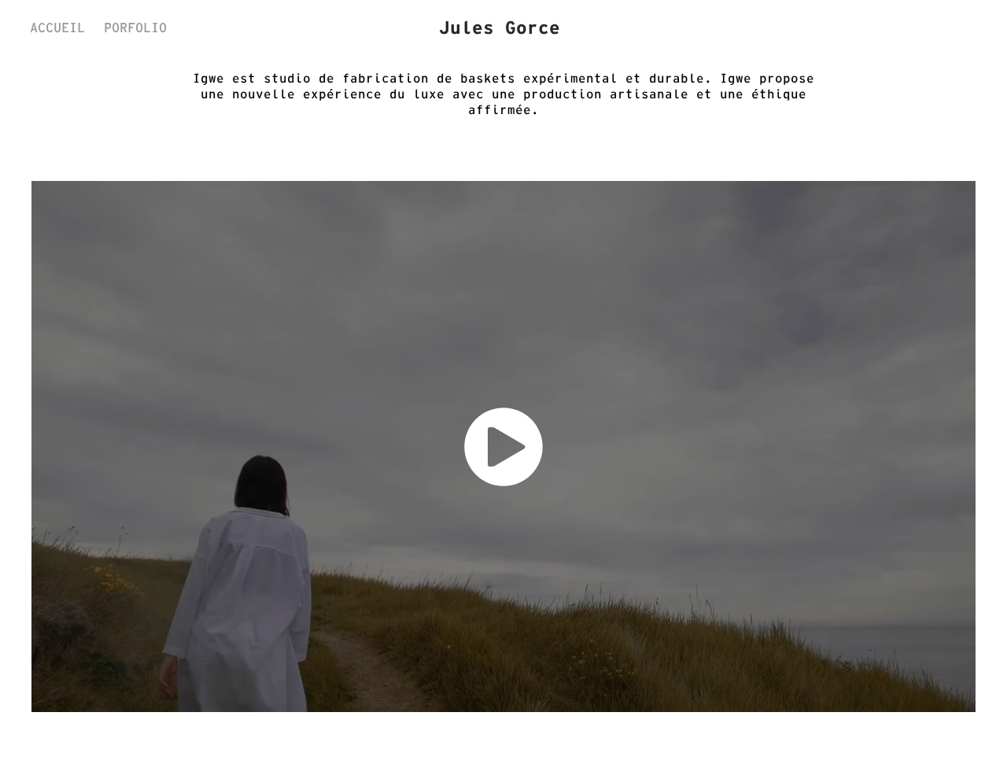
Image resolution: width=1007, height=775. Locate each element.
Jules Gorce (499, 27)
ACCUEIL (57, 27)
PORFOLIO (135, 27)
